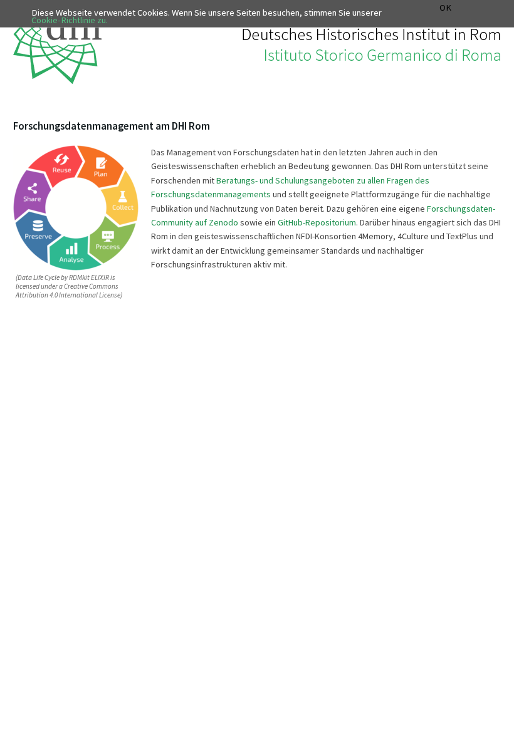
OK (445, 8)
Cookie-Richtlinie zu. (69, 20)
